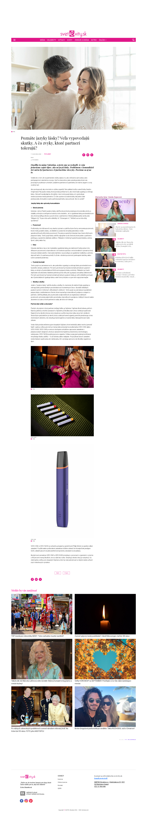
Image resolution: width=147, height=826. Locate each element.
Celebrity (51, 40)
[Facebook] (83, 154)
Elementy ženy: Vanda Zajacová (108, 197)
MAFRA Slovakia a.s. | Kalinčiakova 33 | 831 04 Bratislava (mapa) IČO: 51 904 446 (109, 784)
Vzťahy (61, 40)
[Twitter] (91, 154)
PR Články (47, 154)
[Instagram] (26, 801)
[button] (133, 40)
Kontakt (60, 785)
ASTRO (94, 40)
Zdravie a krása (82, 40)
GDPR (59, 788)
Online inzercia (62, 782)
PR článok (35, 160)
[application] (115, 210)
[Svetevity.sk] (73, 34)
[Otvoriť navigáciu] (14, 40)
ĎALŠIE (102, 40)
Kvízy (69, 40)
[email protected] (100, 778)
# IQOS (66, 573)
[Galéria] (73, 88)
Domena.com (85, 810)
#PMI (57, 573)
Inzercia (60, 779)
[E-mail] (87, 154)
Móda (42, 40)
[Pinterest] (31, 801)
